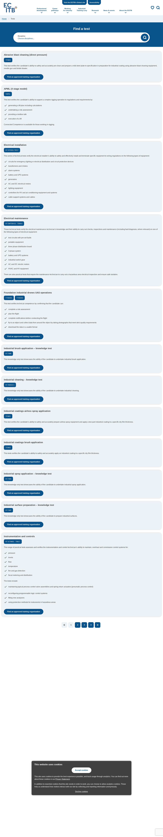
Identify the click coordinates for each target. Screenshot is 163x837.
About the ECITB (125, 10)
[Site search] (158, 7)
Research (95, 10)
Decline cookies (81, 791)
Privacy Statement (62, 779)
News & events (109, 10)
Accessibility (94, 2)
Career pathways (55, 9)
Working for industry (67, 9)
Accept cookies (81, 770)
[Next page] (97, 625)
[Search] (145, 37)
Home (4, 19)
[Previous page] (64, 625)
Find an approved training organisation (23, 77)
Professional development (42, 9)
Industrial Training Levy (82, 9)
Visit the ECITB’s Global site (74, 2)
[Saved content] (152, 7)
